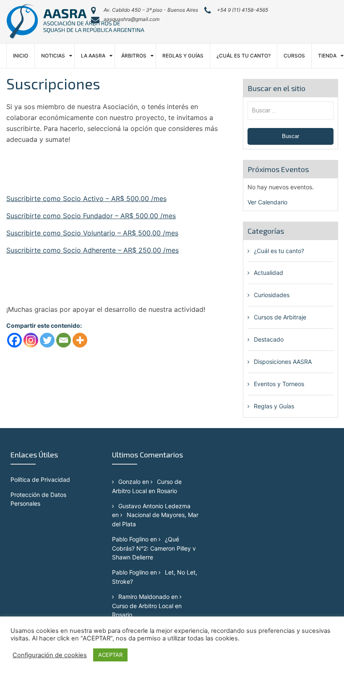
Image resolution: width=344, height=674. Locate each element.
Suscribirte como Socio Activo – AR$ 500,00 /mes (86, 198)
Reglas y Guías (182, 55)
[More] (80, 340)
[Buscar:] (291, 110)
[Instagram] (30, 340)
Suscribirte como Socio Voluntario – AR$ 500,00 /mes (92, 233)
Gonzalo (129, 481)
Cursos (294, 55)
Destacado (269, 339)
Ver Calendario (267, 202)
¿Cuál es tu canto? (243, 55)
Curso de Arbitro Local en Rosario (147, 610)
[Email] (63, 340)
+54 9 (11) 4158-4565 (242, 10)
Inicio (20, 55)
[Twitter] (47, 340)
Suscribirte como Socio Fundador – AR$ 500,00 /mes (91, 216)
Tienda (327, 55)
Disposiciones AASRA (283, 361)
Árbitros (133, 55)
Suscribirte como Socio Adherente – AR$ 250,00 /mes (92, 250)
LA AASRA (93, 55)
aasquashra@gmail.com (131, 19)
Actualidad (268, 272)
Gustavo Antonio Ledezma (154, 505)
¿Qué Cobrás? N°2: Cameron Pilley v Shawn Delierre (154, 548)
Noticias (53, 55)
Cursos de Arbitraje (280, 317)
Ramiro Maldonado (143, 596)
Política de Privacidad (40, 479)
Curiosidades (271, 294)
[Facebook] (14, 340)
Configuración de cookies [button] (50, 655)
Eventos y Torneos (279, 383)
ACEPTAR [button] (110, 654)
